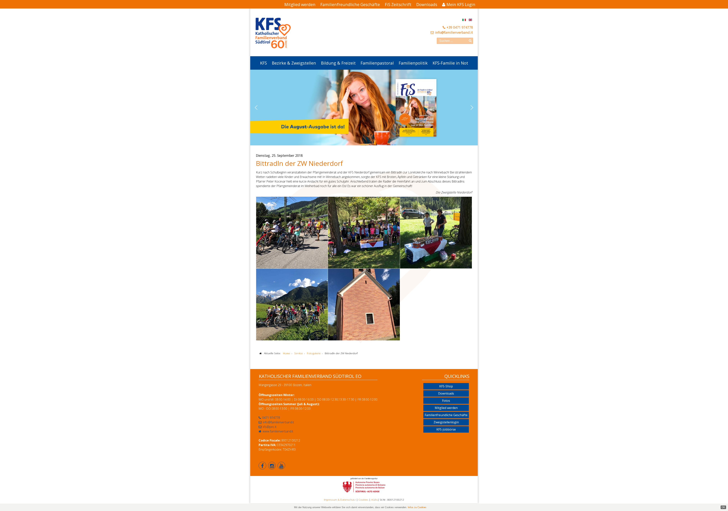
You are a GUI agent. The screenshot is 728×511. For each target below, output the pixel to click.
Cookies (363, 499)
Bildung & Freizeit (338, 63)
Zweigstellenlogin (446, 422)
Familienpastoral (377, 63)
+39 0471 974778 (459, 27)
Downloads (426, 4)
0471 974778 (271, 418)
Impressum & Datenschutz (340, 499)
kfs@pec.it (269, 427)
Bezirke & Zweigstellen (294, 63)
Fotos (446, 401)
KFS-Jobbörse (446, 429)
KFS (263, 63)
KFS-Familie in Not (450, 63)
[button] (256, 108)
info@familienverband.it (454, 32)
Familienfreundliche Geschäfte (350, 4)
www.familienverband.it (278, 431)
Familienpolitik (413, 63)
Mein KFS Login (460, 4)
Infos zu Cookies (417, 507)
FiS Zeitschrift (398, 4)
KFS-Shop (446, 386)
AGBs (374, 499)
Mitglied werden (299, 4)
